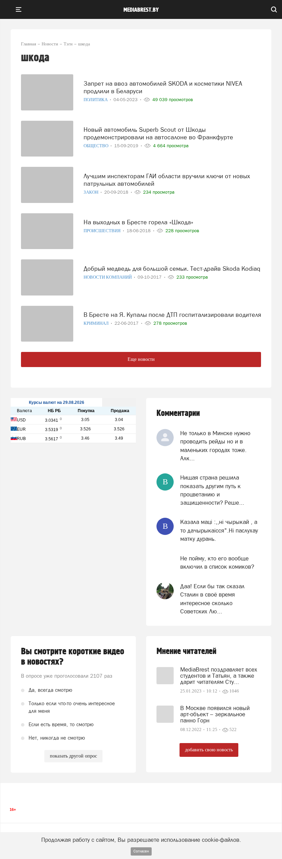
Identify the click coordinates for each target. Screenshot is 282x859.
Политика (96, 99)
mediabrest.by (141, 10)
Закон (91, 192)
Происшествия (103, 230)
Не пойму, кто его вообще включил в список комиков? (217, 562)
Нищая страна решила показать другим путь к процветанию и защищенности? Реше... (212, 490)
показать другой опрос (73, 756)
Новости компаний (108, 277)
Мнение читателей (186, 651)
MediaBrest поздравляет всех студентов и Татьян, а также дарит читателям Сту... (218, 675)
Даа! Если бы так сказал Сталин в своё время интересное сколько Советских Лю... (212, 599)
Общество (96, 145)
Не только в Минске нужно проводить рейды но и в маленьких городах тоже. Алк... (215, 446)
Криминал (97, 323)
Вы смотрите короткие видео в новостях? (72, 656)
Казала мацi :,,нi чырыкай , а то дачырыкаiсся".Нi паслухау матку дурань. (219, 530)
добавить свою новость (209, 749)
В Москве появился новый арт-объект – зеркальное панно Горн (215, 714)
